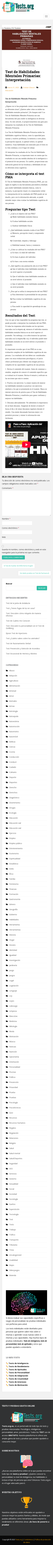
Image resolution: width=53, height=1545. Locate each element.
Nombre (6, 518)
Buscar (9, 583)
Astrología (13, 711)
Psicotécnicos (15, 1107)
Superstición (14, 1209)
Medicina (13, 1021)
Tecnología (14, 1214)
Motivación (14, 1036)
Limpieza (13, 1011)
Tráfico (12, 1234)
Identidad (13, 950)
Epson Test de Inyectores (16, 633)
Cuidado (12, 767)
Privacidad (13, 1087)
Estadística (13, 863)
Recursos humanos (17, 1123)
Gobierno (13, 914)
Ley (10, 996)
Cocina (12, 752)
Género (12, 904)
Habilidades (14, 919)
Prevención (14, 1082)
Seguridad (13, 1163)
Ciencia (12, 747)
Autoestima (14, 721)
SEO (11, 1168)
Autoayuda (13, 716)
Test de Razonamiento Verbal (18, 643)
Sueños (12, 1204)
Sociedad (13, 1194)
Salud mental (14, 1153)
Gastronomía (14, 899)
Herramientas (15, 929)
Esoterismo (14, 853)
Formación (13, 894)
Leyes (11, 1001)
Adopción (13, 675)
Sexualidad (13, 1184)
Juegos (12, 975)
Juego (11, 970)
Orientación (14, 1062)
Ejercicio (12, 833)
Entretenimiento (16, 848)
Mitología (13, 1026)
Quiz (11, 1112)
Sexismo (12, 1179)
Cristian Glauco (29, 87)
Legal (11, 980)
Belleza (12, 741)
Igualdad (12, 955)
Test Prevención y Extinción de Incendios (23, 648)
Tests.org (19, 1539)
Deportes (13, 782)
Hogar (11, 940)
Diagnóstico (14, 797)
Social (11, 1189)
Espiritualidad (14, 858)
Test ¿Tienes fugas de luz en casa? (20, 608)
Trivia (11, 1250)
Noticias (12, 1046)
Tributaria (13, 1245)
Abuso (12, 670)
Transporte (14, 1240)
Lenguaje (13, 990)
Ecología (12, 813)
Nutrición (13, 1051)
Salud (11, 1148)
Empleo (12, 838)
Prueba (12, 1092)
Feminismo (14, 884)
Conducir (13, 762)
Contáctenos (29, 1539)
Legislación (14, 985)
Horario (12, 945)
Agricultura (13, 680)
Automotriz (14, 731)
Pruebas (12, 1097)
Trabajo (12, 1229)
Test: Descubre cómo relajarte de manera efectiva (23, 614)
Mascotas (13, 1016)
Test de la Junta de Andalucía (18, 603)
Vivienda (12, 1275)
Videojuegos (14, 1270)
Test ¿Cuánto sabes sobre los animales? (22, 638)
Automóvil (13, 736)
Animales (13, 701)
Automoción (14, 726)
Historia (12, 935)
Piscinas (12, 1072)
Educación (9, 90)
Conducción (14, 757)
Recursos (13, 1118)
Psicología (13, 1102)
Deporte (12, 777)
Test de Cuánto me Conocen (18, 621)
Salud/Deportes (15, 1158)
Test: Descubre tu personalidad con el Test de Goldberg (25, 627)
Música (12, 1041)
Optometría (14, 1057)
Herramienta (14, 924)
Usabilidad (13, 1260)
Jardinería (13, 965)
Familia (12, 879)
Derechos (13, 792)
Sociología (13, 1199)
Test (11, 1219)
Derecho (12, 787)
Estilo (11, 868)
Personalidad (14, 1067)
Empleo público (15, 843)
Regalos (12, 1128)
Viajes (11, 1265)
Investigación (14, 960)
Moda (11, 1031)
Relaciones (13, 1138)
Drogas (12, 808)
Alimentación (14, 686)
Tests (11, 1224)
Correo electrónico (10, 528)
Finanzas (13, 889)
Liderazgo (13, 1006)
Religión (12, 1143)
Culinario (12, 772)
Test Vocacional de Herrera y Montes (21, 653)
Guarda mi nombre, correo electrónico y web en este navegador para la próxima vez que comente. (24, 551)
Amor (11, 696)
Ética (11, 874)
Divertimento (14, 802)
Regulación (13, 1133)
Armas (12, 706)
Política (12, 1077)
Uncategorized (15, 1255)
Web (4, 537)
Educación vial (15, 823)
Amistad (12, 691)
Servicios (13, 1173)
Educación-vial (15, 828)
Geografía (13, 909)
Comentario (7, 488)
